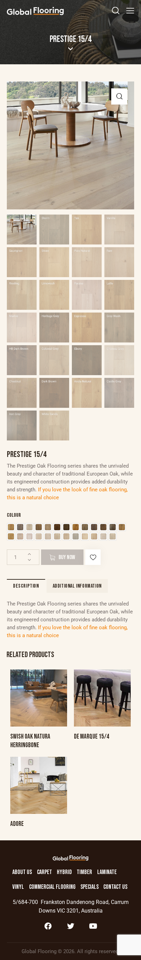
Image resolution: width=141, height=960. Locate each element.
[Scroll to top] (129, 948)
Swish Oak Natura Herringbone (30, 741)
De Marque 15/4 (91, 737)
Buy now (67, 557)
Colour (14, 515)
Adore (17, 824)
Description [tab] (26, 586)
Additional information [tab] (77, 586)
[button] (119, 96)
